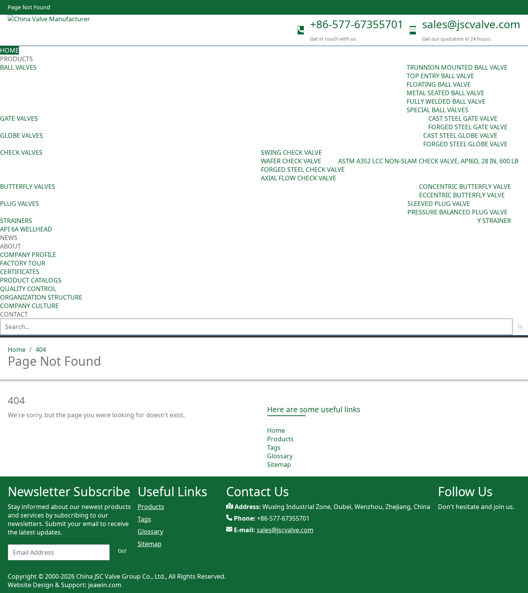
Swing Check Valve (291, 152)
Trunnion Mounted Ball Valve (457, 67)
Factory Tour (22, 263)
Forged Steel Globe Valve (465, 144)
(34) (402, 208)
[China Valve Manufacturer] (66, 30)
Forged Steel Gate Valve (468, 127)
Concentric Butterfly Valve (465, 186)
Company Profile (28, 254)
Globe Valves (21, 135)
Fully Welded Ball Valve (446, 101)
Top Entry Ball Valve (440, 76)
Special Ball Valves (437, 110)
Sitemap (279, 464)
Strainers (16, 220)
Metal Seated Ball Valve (445, 93)
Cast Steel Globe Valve (460, 135)
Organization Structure (41, 297)
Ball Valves (18, 67)
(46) (422, 122)
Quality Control (28, 289)
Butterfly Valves (27, 186)
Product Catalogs (30, 280)
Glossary (280, 456)
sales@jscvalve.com (471, 24)
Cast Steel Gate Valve (462, 118)
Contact (14, 314)
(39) (413, 191)
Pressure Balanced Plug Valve (457, 212)
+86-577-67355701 (357, 24)
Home (9, 50)
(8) (334, 161)
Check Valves (21, 152)
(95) (401, 88)
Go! (122, 550)
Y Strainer (494, 220)
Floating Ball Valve (439, 84)
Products (16, 59)
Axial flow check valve (298, 178)
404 (41, 349)
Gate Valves (19, 118)
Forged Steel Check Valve (303, 169)
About (11, 246)
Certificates (19, 271)
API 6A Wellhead (26, 229)
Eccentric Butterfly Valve (462, 195)
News (8, 237)
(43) (255, 165)
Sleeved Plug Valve (438, 203)
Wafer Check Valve (291, 161)
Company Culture (29, 306)
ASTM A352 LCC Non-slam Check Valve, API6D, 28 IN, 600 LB (428, 161)
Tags (274, 447)
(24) (417, 139)
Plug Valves (19, 203)
